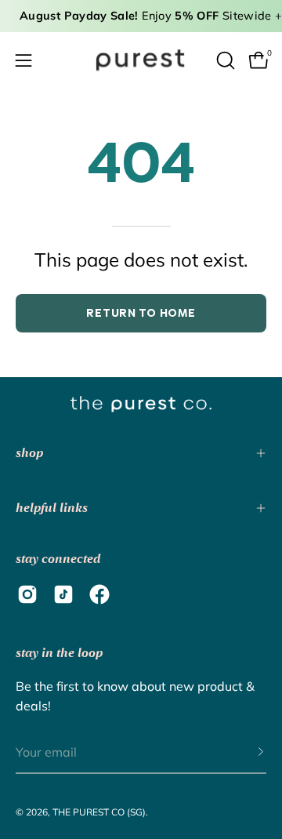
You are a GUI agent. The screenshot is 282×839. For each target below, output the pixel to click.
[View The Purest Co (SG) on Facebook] (99, 594)
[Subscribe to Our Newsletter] (245, 753)
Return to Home (140, 313)
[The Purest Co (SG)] (141, 60)
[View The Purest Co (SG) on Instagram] (27, 594)
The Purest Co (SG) (99, 812)
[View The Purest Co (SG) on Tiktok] (63, 594)
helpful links (52, 508)
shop (29, 453)
